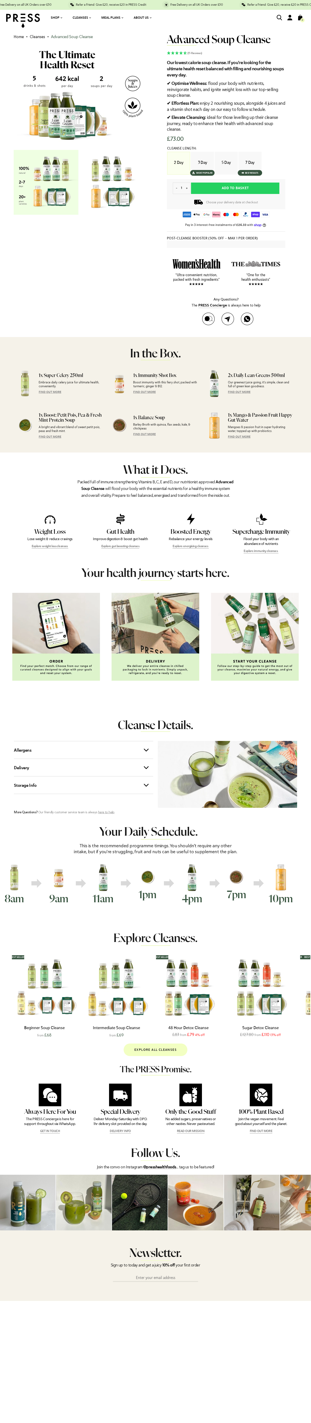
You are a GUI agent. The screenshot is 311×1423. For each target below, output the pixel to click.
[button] (226, 53)
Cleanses (80, 17)
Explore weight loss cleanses (50, 546)
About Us (141, 17)
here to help (106, 812)
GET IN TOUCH (50, 1131)
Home (19, 36)
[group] (22, 884)
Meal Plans (110, 17)
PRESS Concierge (212, 305)
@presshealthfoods (159, 1167)
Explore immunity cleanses (261, 551)
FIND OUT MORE (50, 392)
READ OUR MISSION (190, 1131)
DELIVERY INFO (120, 1131)
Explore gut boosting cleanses (120, 546)
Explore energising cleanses (191, 546)
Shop (55, 17)
